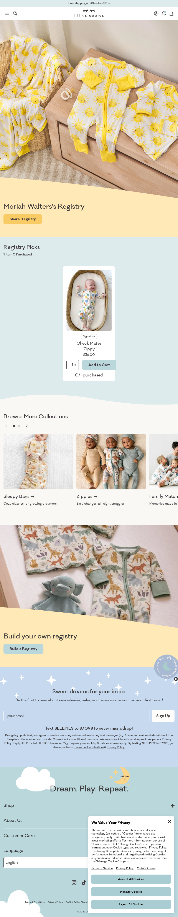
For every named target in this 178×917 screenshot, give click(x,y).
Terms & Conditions (35, 902)
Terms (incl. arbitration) (89, 747)
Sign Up (163, 716)
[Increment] (75, 365)
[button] (14, 426)
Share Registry (23, 219)
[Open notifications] (163, 13)
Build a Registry (23, 649)
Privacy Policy (116, 747)
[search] (15, 13)
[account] (156, 13)
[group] (38, 470)
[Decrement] (70, 365)
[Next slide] (26, 425)
